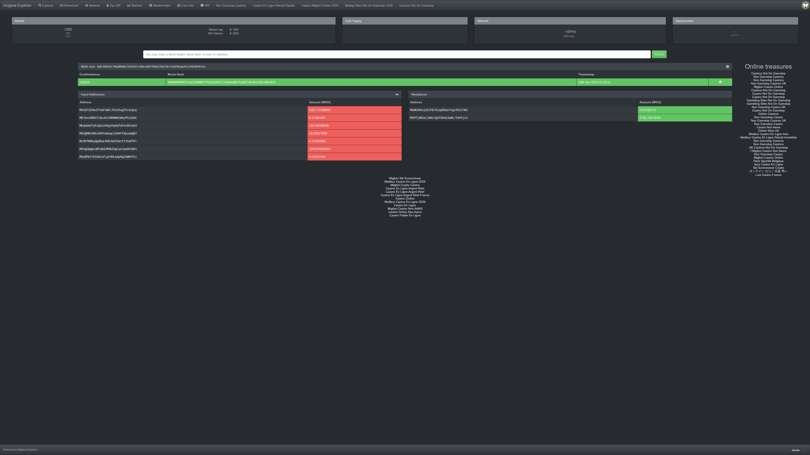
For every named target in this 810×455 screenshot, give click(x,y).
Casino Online (405, 198)
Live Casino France (769, 175)
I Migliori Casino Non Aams (768, 151)
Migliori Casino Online (768, 86)
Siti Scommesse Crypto (768, 167)
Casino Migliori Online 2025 (320, 5)
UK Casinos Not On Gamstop (768, 147)
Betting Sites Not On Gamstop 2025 (369, 5)
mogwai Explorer (17, 5)
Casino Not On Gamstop (768, 93)
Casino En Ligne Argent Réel (405, 188)
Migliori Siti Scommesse (405, 178)
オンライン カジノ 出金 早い (768, 171)
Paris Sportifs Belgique (768, 161)
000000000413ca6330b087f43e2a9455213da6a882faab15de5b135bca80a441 (222, 82)
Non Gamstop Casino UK (768, 107)
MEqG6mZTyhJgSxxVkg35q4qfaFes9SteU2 (108, 125)
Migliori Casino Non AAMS (405, 208)
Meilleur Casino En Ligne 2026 (405, 181)
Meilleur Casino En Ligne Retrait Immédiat (768, 137)
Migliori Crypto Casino (405, 185)
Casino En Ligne (405, 205)
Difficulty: (569, 36)
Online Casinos (768, 113)
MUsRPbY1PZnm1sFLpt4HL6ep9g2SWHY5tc (108, 156)
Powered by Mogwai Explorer (20, 449)
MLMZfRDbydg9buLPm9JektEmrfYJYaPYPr (108, 141)
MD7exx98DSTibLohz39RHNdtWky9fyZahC (108, 117)
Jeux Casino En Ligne (768, 164)
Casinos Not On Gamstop (417, 5)
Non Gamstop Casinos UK (768, 83)
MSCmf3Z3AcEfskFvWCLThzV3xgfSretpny (108, 110)
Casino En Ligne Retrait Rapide (274, 5)
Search (659, 54)
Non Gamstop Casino (768, 117)
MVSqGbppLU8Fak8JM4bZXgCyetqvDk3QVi (108, 149)
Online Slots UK (768, 130)
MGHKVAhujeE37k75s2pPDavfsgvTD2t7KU (438, 110)
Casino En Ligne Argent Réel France (405, 195)
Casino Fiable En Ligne (405, 215)
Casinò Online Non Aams (405, 212)
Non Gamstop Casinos (231, 5)
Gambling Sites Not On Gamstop (768, 100)
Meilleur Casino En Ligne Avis (768, 134)
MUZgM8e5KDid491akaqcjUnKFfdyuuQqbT (108, 133)
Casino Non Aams (768, 127)
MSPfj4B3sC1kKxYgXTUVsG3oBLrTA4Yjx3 (438, 117)
